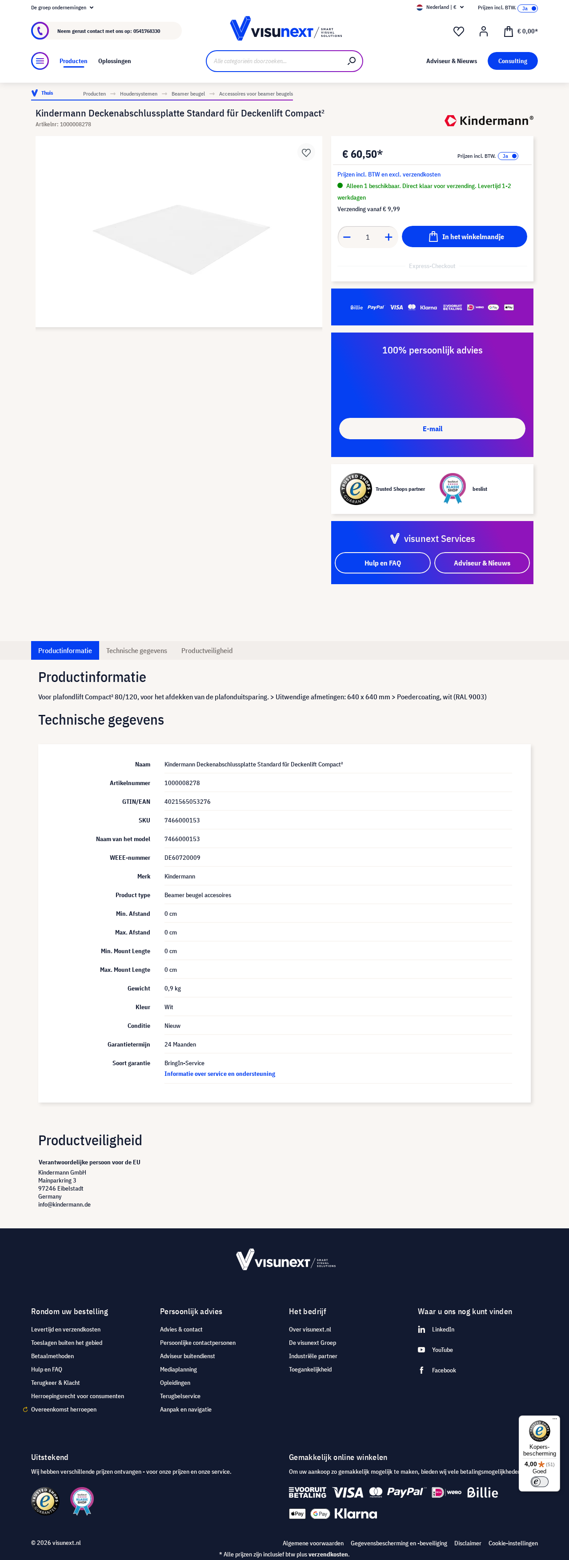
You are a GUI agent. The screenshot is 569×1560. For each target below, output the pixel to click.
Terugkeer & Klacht (55, 1383)
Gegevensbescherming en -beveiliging (399, 1543)
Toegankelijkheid (310, 1369)
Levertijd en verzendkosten (65, 1329)
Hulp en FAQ (46, 1369)
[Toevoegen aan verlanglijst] (306, 152)
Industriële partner (313, 1356)
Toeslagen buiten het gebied (66, 1343)
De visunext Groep (312, 1343)
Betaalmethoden (52, 1356)
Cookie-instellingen (513, 1543)
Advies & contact (181, 1329)
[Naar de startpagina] (284, 31)
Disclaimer (467, 1543)
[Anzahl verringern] (346, 237)
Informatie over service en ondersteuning (219, 1074)
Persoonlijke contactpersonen (198, 1343)
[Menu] (40, 61)
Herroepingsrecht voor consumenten (77, 1396)
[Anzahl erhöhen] (389, 237)
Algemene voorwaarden (313, 1543)
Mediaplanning (178, 1369)
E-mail (432, 428)
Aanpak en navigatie (186, 1409)
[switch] (540, 1481)
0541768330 (146, 31)
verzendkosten (328, 1554)
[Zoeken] (352, 61)
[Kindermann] (489, 120)
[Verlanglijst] (458, 31)
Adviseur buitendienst (187, 1356)
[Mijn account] (483, 31)
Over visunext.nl (310, 1329)
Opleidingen (175, 1383)
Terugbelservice (180, 1396)
